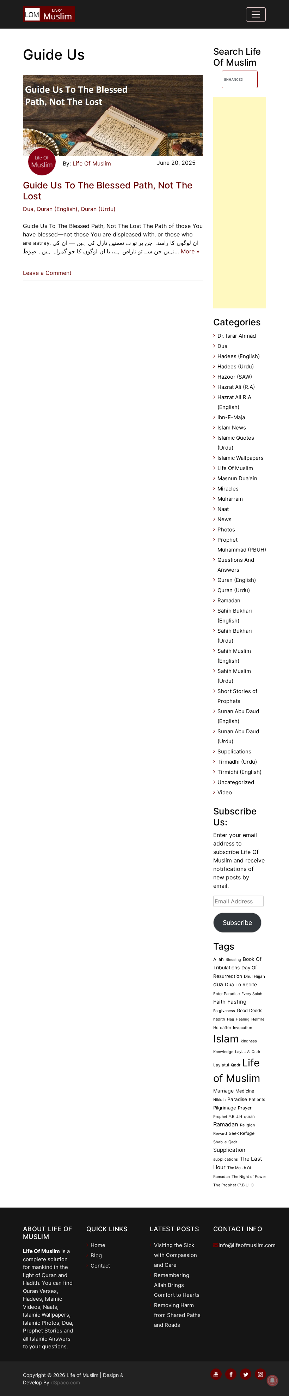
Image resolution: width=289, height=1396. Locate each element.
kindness (249, 1041)
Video (224, 792)
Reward (220, 1133)
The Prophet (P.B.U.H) (233, 1185)
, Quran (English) (55, 208)
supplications (225, 1159)
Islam (226, 1039)
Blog (96, 1255)
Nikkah (219, 1099)
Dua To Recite (241, 984)
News (224, 519)
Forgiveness (224, 1011)
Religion (247, 1125)
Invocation (242, 1027)
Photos (226, 529)
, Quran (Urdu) (97, 208)
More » (190, 251)
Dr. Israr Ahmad (236, 335)
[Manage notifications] (272, 1380)
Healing (243, 1019)
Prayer (245, 1108)
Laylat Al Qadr (247, 1051)
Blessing (233, 959)
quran (249, 1116)
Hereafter (222, 1027)
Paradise (237, 1099)
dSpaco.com (65, 1382)
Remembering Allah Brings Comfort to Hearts (176, 1285)
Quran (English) (236, 580)
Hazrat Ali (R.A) (236, 387)
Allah (218, 959)
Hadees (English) (238, 356)
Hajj (230, 1019)
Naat (223, 509)
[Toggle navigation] (256, 14)
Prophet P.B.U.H (227, 1116)
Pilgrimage (224, 1108)
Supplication (229, 1150)
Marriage (223, 1091)
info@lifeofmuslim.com (247, 1245)
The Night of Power (249, 1176)
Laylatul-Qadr (226, 1065)
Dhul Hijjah (254, 976)
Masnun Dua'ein (237, 478)
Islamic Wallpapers (240, 458)
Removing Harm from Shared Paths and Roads (177, 1315)
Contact (100, 1265)
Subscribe (237, 922)
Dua (28, 208)
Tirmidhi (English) (239, 772)
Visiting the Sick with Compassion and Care (175, 1255)
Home (98, 1245)
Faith (219, 1002)
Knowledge (223, 1051)
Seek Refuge (241, 1133)
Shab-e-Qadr (225, 1141)
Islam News (231, 427)
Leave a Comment (49, 272)
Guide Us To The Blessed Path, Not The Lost (107, 190)
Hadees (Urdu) (235, 366)
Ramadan (228, 600)
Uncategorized (235, 782)
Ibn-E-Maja (231, 417)
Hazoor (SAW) (234, 376)
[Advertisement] (239, 202)
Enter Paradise (226, 993)
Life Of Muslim (92, 163)
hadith (219, 1019)
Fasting (236, 1001)
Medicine (244, 1091)
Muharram (230, 498)
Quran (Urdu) (233, 590)
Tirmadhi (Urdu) (237, 761)
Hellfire (257, 1019)
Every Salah (251, 994)
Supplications (234, 751)
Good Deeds (250, 1010)
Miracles (228, 488)
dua (218, 984)
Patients (257, 1099)
